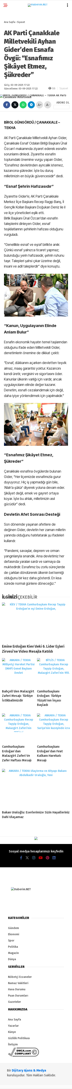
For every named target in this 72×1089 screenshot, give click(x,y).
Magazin (13, 953)
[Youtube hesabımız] (41, 858)
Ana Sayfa (14, 1019)
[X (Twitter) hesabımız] (27, 858)
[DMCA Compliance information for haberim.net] (23, 1055)
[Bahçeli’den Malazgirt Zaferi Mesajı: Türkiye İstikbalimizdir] (18, 672)
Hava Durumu (16, 989)
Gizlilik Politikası (19, 1038)
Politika (13, 947)
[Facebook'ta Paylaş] (6, 104)
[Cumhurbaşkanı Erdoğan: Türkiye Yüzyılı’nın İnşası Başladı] (53, 672)
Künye (12, 1032)
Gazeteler (14, 1002)
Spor (11, 940)
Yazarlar (13, 1025)
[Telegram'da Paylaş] (31, 104)
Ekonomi (13, 934)
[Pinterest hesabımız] (47, 858)
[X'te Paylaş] (14, 104)
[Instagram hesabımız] (33, 858)
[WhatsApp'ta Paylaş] (23, 104)
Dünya (12, 959)
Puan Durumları (18, 995)
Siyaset (63, 88)
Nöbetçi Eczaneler (20, 977)
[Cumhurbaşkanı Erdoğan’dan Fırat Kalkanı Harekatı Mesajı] (53, 727)
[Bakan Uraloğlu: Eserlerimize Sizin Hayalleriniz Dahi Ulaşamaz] (36, 788)
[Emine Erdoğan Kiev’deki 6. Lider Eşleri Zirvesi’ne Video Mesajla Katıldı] (36, 621)
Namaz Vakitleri (18, 983)
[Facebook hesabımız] (21, 858)
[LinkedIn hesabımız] (54, 858)
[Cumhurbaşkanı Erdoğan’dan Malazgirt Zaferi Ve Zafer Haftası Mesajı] (18, 727)
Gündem (13, 928)
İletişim (13, 1044)
